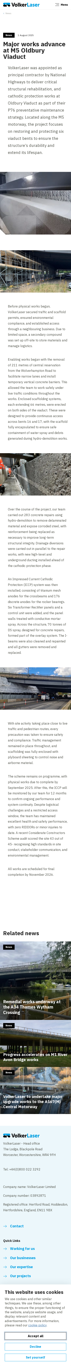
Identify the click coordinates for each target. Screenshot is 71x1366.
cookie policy (37, 1325)
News (8, 13)
